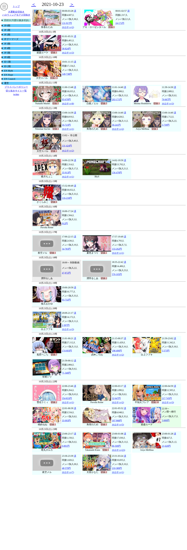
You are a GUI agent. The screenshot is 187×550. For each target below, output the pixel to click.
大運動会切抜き (16, 12)
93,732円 (66, 300)
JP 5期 (7, 52)
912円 (65, 223)
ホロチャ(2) (68, 27)
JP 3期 (7, 43)
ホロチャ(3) (68, 52)
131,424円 (67, 145)
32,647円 (116, 398)
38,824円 (66, 48)
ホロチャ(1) (68, 129)
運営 (6, 83)
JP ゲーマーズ (11, 39)
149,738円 (67, 74)
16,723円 (66, 125)
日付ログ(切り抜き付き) (16, 20)
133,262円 (117, 249)
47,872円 (66, 273)
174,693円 (67, 350)
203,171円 (117, 99)
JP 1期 (7, 30)
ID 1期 (7, 62)
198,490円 (117, 350)
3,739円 (165, 125)
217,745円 (167, 398)
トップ (16, 6)
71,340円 (66, 373)
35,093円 (66, 420)
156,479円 (117, 172)
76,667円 (166, 99)
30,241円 (116, 125)
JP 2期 (7, 34)
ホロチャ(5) (118, 424)
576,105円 (117, 274)
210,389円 (117, 468)
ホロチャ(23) (118, 450)
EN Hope (8, 75)
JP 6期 (7, 57)
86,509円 (116, 446)
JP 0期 (7, 25)
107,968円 (117, 420)
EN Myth (8, 70)
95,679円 (66, 99)
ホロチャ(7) (68, 472)
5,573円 (165, 350)
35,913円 (66, 172)
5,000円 (165, 420)
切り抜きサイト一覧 (16, 90)
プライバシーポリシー (16, 87)
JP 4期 (7, 48)
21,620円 (166, 446)
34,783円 (66, 249)
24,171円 (119, 23)
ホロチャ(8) (68, 103)
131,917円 (67, 23)
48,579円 (66, 468)
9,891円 (66, 446)
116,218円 (67, 198)
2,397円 (66, 325)
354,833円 (67, 398)
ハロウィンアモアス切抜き (16, 15)
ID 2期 (7, 66)
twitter (16, 94)
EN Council (9, 79)
